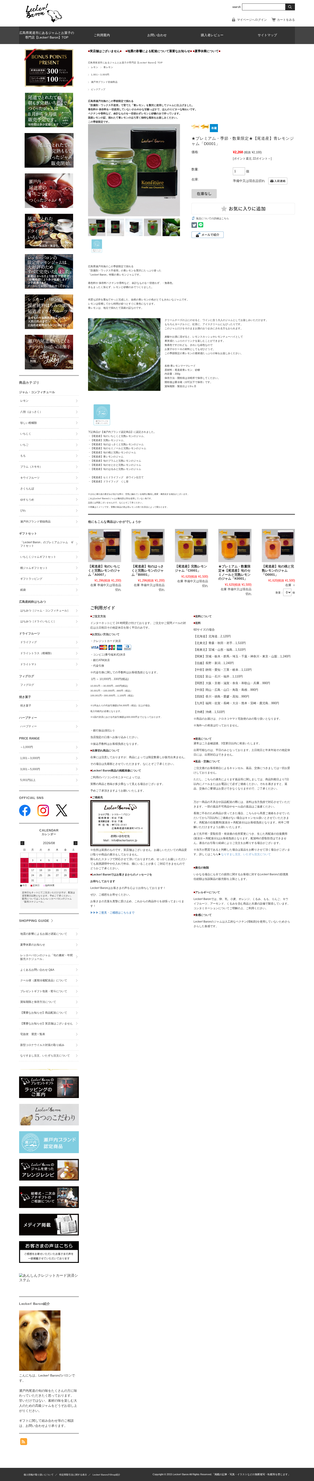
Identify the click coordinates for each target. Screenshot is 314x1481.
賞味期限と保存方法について (38, 1001)
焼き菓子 (25, 705)
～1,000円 (26, 747)
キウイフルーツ (30, 477)
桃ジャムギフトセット (34, 568)
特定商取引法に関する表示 (73, 1474)
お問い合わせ (157, 35)
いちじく (25, 433)
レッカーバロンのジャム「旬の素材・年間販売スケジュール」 (46, 957)
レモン (94, 67)
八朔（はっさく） (31, 411)
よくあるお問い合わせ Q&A (37, 969)
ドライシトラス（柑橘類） (36, 653)
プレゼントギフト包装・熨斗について (43, 991)
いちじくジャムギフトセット (38, 556)
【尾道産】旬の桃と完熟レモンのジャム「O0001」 (278, 570)
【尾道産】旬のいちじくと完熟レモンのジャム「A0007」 (104, 570)
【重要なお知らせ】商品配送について (43, 1012)
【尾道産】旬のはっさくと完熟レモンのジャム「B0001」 (147, 570)
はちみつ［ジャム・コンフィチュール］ (45, 610)
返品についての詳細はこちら (212, 218)
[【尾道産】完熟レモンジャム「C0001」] (191, 545)
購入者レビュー (212, 35)
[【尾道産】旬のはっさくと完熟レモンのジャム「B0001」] (148, 545)
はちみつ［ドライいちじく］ (38, 621)
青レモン (108, 67)
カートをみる (286, 19)
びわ (23, 510)
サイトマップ (267, 35)
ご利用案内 (102, 35)
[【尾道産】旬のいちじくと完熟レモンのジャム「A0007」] (104, 545)
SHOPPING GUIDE (34, 921)
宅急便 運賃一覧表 (32, 1034)
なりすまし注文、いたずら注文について (246, 854)
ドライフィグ (28, 642)
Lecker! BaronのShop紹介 (106, 1474)
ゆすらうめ (27, 499)
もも (23, 455)
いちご (24, 444)
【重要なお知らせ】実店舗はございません (46, 1023)
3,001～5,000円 (30, 769)
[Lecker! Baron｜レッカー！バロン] (43, 23)
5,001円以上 (28, 780)
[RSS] (23, 1443)
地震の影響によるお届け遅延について (43, 933)
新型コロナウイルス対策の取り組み (42, 1045)
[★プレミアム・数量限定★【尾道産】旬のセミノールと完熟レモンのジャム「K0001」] (234, 545)
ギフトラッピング (31, 578)
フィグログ (27, 684)
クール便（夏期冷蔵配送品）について (43, 980)
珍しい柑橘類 (28, 422)
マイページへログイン (252, 19)
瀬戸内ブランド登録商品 (104, 82)
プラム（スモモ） (31, 466)
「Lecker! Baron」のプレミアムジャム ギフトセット (47, 544)
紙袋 (23, 589)
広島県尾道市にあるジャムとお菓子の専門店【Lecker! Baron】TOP (46, 35)
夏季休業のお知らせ (32, 944)
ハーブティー (28, 726)
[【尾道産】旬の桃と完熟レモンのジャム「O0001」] (278, 545)
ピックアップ (98, 89)
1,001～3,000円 (100, 74)
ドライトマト (28, 664)
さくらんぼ (27, 488)
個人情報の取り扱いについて (39, 1474)
